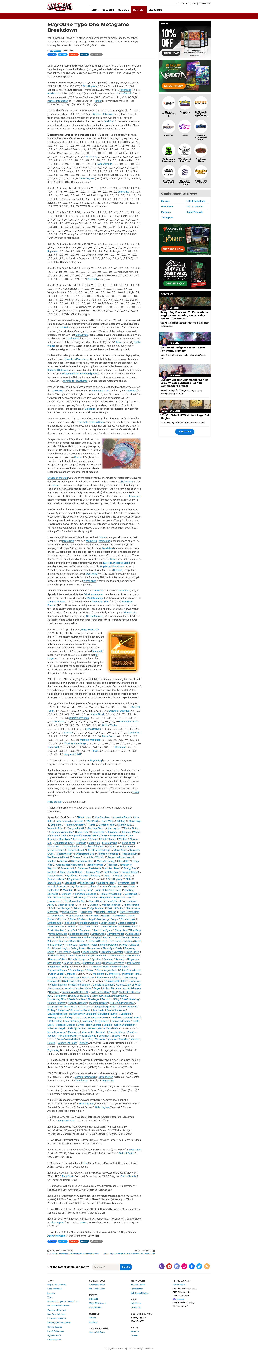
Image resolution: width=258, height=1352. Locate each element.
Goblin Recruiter (55, 926)
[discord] (176, 1266)
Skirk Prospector (72, 981)
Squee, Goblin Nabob (71, 872)
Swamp (94, 904)
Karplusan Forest (97, 955)
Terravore (100, 1039)
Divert (81, 1024)
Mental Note (113, 973)
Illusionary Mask (76, 955)
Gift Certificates (195, 206)
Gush (64, 835)
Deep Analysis (55, 875)
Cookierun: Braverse (201, 182)
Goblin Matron (109, 926)
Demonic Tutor (107, 824)
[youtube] (169, 1266)
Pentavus (121, 959)
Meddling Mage (121, 562)
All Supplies (167, 217)
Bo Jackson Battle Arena (169, 160)
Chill (114, 992)
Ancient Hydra (83, 988)
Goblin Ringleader (128, 926)
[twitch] (161, 1266)
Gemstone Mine (56, 879)
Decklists (155, 9)
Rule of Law (88, 977)
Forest (76, 952)
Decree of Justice (65, 1024)
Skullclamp (86, 912)
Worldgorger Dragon (108, 919)
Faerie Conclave (77, 999)
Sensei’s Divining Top (58, 897)
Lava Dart (72, 930)
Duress (76, 857)
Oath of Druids (124, 93)
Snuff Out (87, 1039)
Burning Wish (80, 839)
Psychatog (125, 89)
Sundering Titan (100, 390)
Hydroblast (53, 890)
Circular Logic (128, 919)
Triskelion (131, 390)
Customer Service (141, 1314)
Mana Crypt (135, 821)
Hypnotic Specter (77, 1003)
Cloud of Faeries (122, 875)
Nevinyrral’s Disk (58, 959)
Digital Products (195, 212)
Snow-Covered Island (68, 1039)
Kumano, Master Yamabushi (103, 1028)
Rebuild (106, 915)
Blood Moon (119, 915)
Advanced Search (97, 1284)
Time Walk (107, 821)
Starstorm (80, 1017)
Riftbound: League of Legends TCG (201, 114)
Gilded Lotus (133, 933)
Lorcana (168, 135)
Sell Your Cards (183, 3)
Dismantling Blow (56, 999)
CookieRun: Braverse (56, 1318)
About (134, 1327)
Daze (106, 875)
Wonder (83, 1043)
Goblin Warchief (55, 930)
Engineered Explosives (113, 897)
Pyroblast (71, 875)
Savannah (104, 1035)
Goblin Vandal (56, 973)
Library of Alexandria (62, 832)
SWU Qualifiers (95, 1307)
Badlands (54, 992)
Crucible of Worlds (79, 718)
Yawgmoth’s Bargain (80, 835)
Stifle (128, 879)
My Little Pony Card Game (184, 183)
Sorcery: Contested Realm (201, 137)
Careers (134, 1336)
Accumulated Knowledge (69, 864)
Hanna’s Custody (56, 1003)
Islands (104, 537)
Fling (116, 999)
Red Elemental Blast (58, 857)
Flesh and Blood (201, 160)
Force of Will (128, 842)
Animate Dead (131, 904)
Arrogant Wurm (101, 966)
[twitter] (199, 1266)
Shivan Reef (121, 930)
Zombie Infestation (57, 100)
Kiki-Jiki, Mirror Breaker (122, 1003)
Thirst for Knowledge (75, 743)
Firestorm (107, 999)
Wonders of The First (184, 160)
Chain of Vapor (66, 904)
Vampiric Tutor (55, 828)
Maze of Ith (88, 1032)
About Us (135, 1331)
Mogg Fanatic (54, 977)
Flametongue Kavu (107, 970)
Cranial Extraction (121, 1021)
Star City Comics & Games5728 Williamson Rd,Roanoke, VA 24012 (184, 1292)
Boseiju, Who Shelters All (75, 992)
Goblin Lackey (108, 922)
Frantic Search (108, 839)
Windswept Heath (67, 1043)
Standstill (97, 651)
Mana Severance (56, 1032)
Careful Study (71, 1021)
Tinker (98, 100)
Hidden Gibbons (55, 937)
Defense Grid (54, 922)
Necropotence (117, 835)
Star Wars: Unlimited (168, 182)
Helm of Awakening (110, 893)
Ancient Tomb (112, 868)
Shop (95, 9)
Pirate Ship (68, 541)
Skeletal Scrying (92, 937)
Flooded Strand (76, 850)
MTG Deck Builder (97, 1289)
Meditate (101, 1032)
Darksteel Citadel (101, 995)
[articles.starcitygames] (207, 1266)
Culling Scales (78, 948)
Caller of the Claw (100, 992)
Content (139, 9)
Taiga (80, 926)
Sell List (108, 9)
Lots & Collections (196, 201)
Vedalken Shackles (118, 1039)
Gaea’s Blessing (130, 999)
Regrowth (81, 842)
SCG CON (123, 9)
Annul (94, 897)
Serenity (51, 1017)
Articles (92, 1318)
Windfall (122, 839)
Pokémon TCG (185, 113)
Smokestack (67, 868)
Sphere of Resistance (89, 868)
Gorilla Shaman (94, 616)
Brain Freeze (92, 926)
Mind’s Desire (100, 835)
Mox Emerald (64, 821)
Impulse (71, 973)
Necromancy (74, 937)
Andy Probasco (66, 1120)
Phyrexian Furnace (78, 879)
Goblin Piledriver (126, 922)
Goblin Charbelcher (124, 1024)
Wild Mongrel (81, 897)
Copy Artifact (102, 1021)
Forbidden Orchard (88, 922)
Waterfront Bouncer (80, 984)
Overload (108, 959)
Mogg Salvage (101, 1006)
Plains (73, 919)
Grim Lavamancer (93, 594)
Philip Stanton (55, 51)
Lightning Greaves (97, 941)
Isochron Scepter (98, 1003)
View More (185, 431)
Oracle (77, 457)
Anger (97, 988)
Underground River (98, 1017)
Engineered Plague (57, 970)
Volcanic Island (55, 850)
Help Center (136, 1303)
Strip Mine (105, 566)
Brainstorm (127, 481)
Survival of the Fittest (116, 981)
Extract (90, 970)
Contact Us (136, 1307)
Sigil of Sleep (66, 1017)
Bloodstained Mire (79, 933)
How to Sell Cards (97, 1332)
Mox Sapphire (102, 817)
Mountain (68, 890)
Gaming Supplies (54, 1327)
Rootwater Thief (100, 601)
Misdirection (87, 882)
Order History (137, 1289)
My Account (138, 1281)
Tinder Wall (53, 747)
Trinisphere (85, 422)
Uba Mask (135, 930)
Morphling (91, 541)
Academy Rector (88, 944)
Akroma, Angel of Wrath (128, 984)
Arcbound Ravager (60, 908)
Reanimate (98, 1010)
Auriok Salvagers (132, 988)
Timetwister (98, 832)
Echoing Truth (84, 890)
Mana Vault (124, 824)
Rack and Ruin (129, 853)
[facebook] (192, 1266)
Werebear (115, 1017)
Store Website (179, 1284)
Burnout (107, 937)
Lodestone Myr (116, 955)
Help (194, 3)
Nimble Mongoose (79, 959)
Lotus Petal (82, 832)
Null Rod (109, 121)
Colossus (58, 390)
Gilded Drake (132, 952)
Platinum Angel (87, 919)
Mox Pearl (92, 821)
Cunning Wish (93, 872)
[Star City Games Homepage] (64, 6)
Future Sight (57, 915)
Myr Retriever (97, 908)
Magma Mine (54, 1006)
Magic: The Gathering (169, 114)
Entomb (94, 839)
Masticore (98, 973)
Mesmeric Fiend (130, 973)
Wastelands (118, 566)
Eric (86, 1163)
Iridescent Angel (56, 1028)
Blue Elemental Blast (82, 861)
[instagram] (184, 1266)
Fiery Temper (64, 952)
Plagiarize (63, 1010)
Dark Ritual (73, 338)
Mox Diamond (109, 842)
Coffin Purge (98, 933)
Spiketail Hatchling (106, 912)
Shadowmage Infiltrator (109, 977)
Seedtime (126, 1013)
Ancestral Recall (122, 817)
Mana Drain (82, 334)
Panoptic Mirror (116, 1032)
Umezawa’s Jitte (90, 629)
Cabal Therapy (121, 937)
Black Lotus (84, 817)
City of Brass (77, 886)
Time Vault (71, 944)
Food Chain (53, 93)
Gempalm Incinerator (111, 952)
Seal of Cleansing (56, 886)
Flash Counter (93, 1024)
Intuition (68, 732)
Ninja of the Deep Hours (108, 890)
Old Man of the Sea (75, 901)
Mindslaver (80, 908)
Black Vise (94, 842)
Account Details (138, 1284)
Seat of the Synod (102, 930)
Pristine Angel (71, 977)
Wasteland (104, 541)
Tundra (63, 861)
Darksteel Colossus (57, 370)
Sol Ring (121, 821)
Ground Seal (95, 901)
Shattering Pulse (92, 963)
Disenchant (94, 948)
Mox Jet (78, 821)
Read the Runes (72, 963)
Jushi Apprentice (76, 1028)
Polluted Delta (71, 846)
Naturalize (92, 915)
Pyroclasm (85, 930)
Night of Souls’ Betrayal (123, 1006)
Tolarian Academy (75, 824)
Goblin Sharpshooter (130, 970)
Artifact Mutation (112, 988)
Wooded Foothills (111, 904)
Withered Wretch (132, 1017)
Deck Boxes (167, 206)
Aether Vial (124, 590)
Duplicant (130, 886)
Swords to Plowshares (77, 359)
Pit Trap (51, 1010)
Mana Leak (70, 882)
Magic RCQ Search (97, 1303)
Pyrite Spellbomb (87, 1035)
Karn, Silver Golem (129, 912)
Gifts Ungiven (90, 86)
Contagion (87, 1021)
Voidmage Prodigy (59, 966)
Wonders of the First (56, 1310)
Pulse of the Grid (67, 1035)
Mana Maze (70, 1006)
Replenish (52, 251)
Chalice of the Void (103, 114)
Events (93, 1295)
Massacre (73, 1032)
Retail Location (182, 1281)
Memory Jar (113, 828)
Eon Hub (62, 919)
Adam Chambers (56, 1235)
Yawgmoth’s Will (72, 754)
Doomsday (123, 191)
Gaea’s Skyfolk (90, 952)
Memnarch (85, 1006)
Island (56, 485)
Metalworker (111, 872)
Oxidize (71, 926)
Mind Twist (65, 839)
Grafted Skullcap (56, 955)
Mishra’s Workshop (90, 739)
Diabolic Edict (119, 995)
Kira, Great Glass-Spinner (72, 941)
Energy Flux (130, 868)
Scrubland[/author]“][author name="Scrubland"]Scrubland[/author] (82, 1013)
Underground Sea (85, 853)
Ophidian (96, 959)
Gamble (107, 1024)
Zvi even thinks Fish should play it (80, 373)
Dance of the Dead (79, 995)
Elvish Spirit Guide (128, 721)
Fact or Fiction (131, 828)
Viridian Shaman (58, 984)
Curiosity (66, 893)
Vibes (185, 135)
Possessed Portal (80, 1010)
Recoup (128, 941)
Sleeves (165, 201)
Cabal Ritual (97, 714)
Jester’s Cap (54, 882)
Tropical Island (130, 872)
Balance (126, 832)
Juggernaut (131, 893)
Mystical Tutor (96, 828)
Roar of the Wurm (116, 1010)
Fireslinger (93, 999)
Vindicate (136, 981)
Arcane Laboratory (90, 875)
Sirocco (116, 1035)
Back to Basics (120, 966)
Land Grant (134, 732)
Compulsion (60, 995)
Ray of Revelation (112, 886)
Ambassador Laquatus (61, 988)
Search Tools (97, 1281)
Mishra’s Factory (56, 601)
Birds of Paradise (108, 944)
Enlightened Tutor (64, 842)
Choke (123, 944)
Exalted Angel (77, 970)
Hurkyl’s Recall (113, 901)
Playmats (166, 212)
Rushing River (69, 912)
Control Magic (60, 948)
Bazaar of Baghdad (119, 710)
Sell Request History (140, 1293)
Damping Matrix (115, 933)
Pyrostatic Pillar (126, 882)
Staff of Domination (113, 963)
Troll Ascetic (133, 963)
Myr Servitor (133, 955)
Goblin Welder (109, 725)
